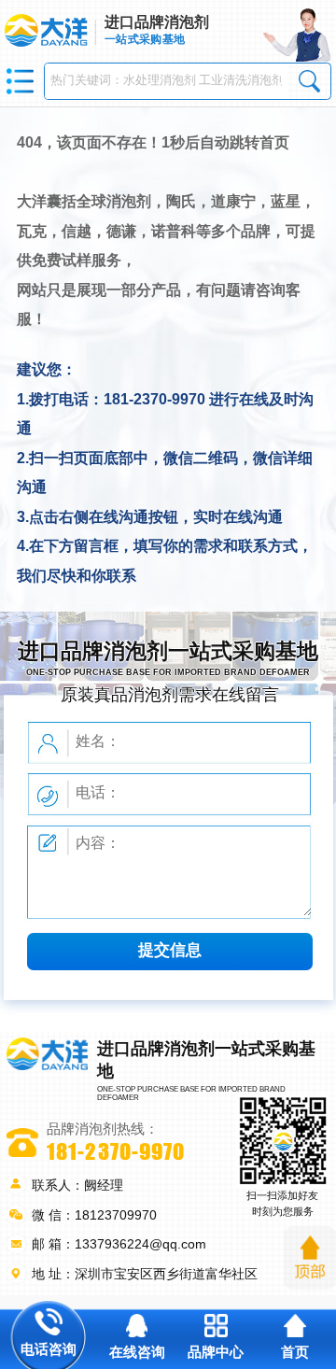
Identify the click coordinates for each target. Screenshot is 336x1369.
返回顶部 (310, 1258)
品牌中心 (216, 1352)
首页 (295, 1352)
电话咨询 (49, 1349)
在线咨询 (137, 1352)
